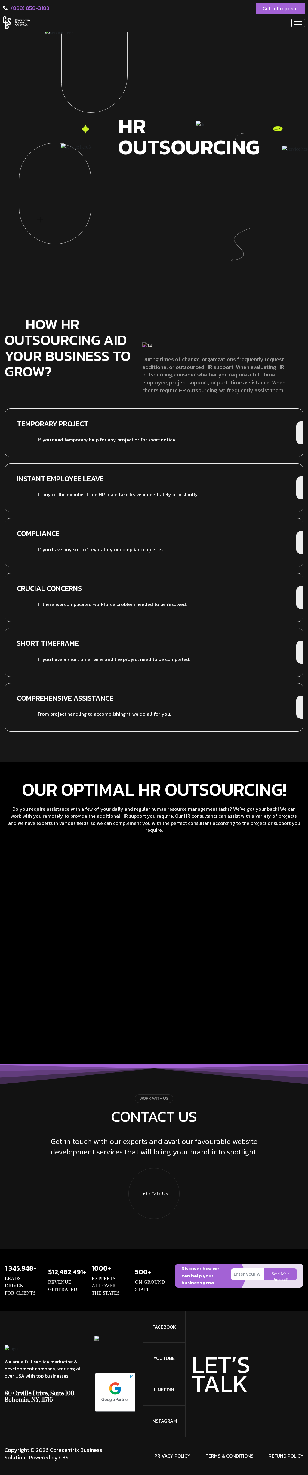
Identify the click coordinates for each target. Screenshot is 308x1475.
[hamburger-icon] (298, 23)
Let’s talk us (154, 1193)
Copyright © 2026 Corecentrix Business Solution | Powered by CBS (53, 1453)
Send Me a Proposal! (280, 1276)
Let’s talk (221, 1374)
